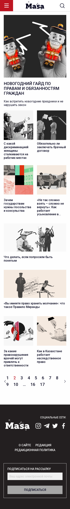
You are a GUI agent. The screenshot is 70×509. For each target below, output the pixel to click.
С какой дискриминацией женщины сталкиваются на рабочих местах (16, 151)
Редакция (43, 445)
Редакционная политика (35, 450)
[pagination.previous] (5, 381)
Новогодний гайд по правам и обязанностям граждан (31, 88)
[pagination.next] (65, 381)
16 (32, 384)
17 (42, 384)
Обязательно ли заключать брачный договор (51, 147)
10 (15, 384)
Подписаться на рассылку (29, 469)
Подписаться (35, 490)
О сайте (25, 445)
